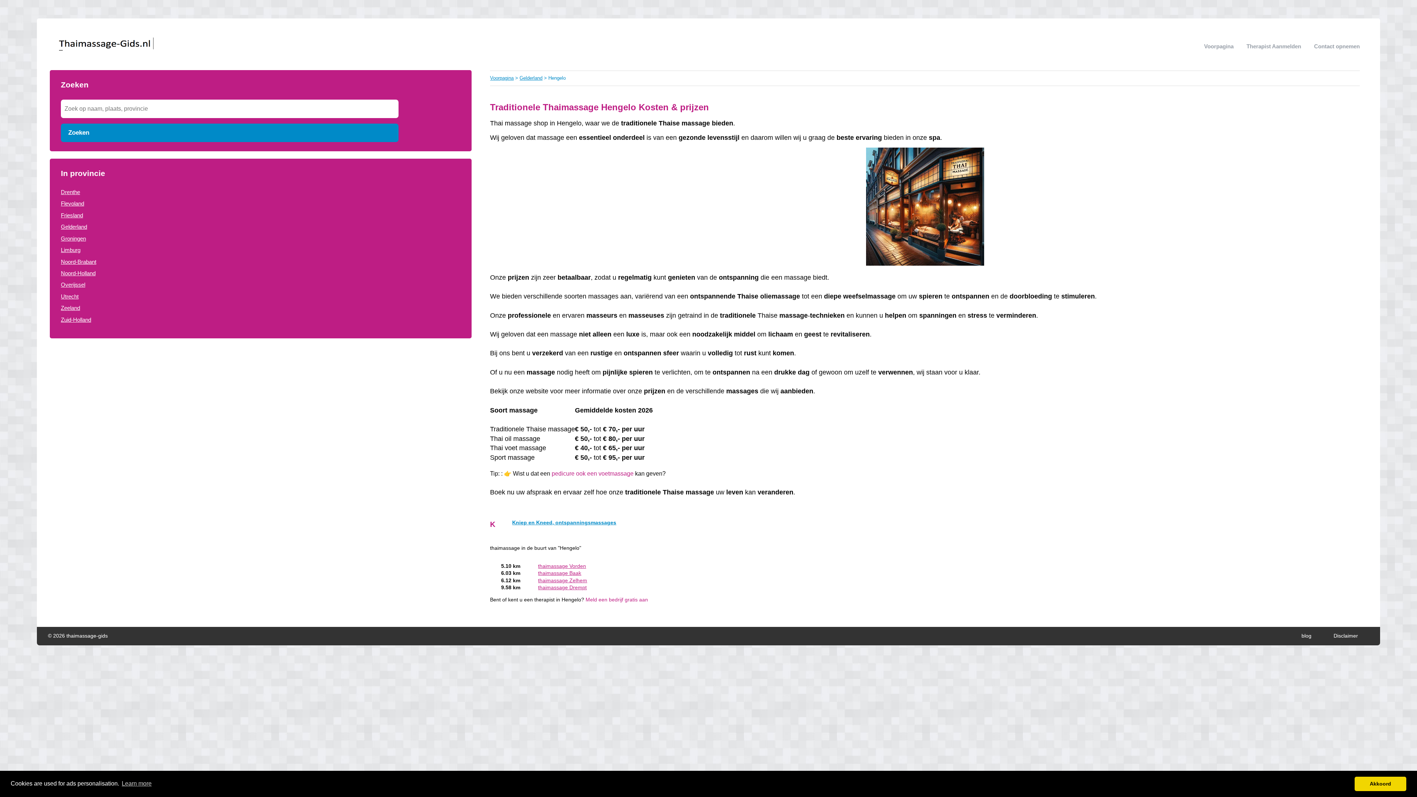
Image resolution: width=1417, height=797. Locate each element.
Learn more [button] (137, 783)
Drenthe (70, 192)
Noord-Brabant (78, 262)
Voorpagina (1219, 46)
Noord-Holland (78, 273)
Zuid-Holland (76, 320)
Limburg (70, 250)
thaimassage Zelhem (562, 580)
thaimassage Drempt (562, 587)
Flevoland (72, 203)
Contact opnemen (1337, 46)
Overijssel (73, 285)
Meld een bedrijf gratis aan (617, 600)
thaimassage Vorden (562, 566)
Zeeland (70, 308)
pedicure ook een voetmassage (593, 473)
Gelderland (74, 227)
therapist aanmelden (1274, 46)
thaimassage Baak (559, 573)
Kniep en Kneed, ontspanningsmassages (564, 522)
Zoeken (78, 132)
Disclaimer (1346, 636)
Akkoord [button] (1380, 784)
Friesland (72, 215)
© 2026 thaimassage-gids (78, 636)
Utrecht (70, 296)
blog (1306, 636)
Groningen (73, 238)
